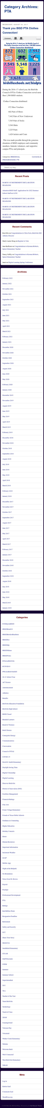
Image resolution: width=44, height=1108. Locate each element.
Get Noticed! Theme (36, 1106)
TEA (4, 991)
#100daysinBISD (8, 624)
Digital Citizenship (8, 773)
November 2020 (7, 352)
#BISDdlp (5, 645)
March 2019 (6, 427)
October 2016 (7, 571)
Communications (8, 741)
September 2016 (8, 576)
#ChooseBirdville (8, 661)
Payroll (4, 884)
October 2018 (7, 448)
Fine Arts (5, 804)
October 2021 (7, 294)
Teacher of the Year (9, 996)
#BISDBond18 (7, 629)
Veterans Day (6, 1028)
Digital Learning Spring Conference (20, 262)
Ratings (5, 905)
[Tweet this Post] (21, 38)
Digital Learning (8, 778)
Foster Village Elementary (11, 810)
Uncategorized (7, 1022)
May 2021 (5, 320)
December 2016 (7, 560)
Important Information (10, 847)
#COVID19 (6, 666)
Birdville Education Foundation (13, 703)
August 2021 (6, 305)
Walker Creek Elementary (11, 1038)
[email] (38, 38)
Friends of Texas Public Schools (13, 815)
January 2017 (6, 554)
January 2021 (6, 342)
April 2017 (6, 539)
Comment (8, 38)
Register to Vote (23, 241)
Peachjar (5, 889)
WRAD (5, 1065)
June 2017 (5, 528)
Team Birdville (7, 1001)
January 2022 (6, 283)
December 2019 (7, 395)
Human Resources (8, 842)
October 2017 (7, 512)
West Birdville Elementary (11, 1060)
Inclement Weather (8, 852)
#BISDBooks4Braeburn (10, 634)
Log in (4, 1081)
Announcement (7, 687)
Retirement (6, 921)
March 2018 (6, 485)
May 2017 (5, 533)
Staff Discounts (7, 959)
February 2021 (7, 336)
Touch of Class (7, 1012)
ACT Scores (6, 682)
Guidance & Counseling (10, 820)
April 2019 (6, 422)
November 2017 (7, 507)
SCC (4, 932)
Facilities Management (10, 794)
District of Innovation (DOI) (12, 788)
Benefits (5, 698)
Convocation (6, 746)
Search (3, 167)
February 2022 (7, 278)
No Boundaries (7, 874)
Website (5, 1044)
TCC (4, 985)
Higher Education (8, 826)
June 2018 (5, 469)
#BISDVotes (6, 655)
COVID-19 (6, 757)
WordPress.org (7, 1097)
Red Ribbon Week (8, 911)
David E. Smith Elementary (11, 762)
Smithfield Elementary (10, 948)
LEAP (4, 858)
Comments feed (7, 1091)
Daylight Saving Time (9, 767)
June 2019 (5, 411)
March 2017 (6, 544)
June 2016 (5, 592)
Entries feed (6, 1086)
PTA (17, 160)
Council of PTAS (8, 751)
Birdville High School (9, 709)
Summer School (7, 975)
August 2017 (6, 523)
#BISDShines (15, 157)
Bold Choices (6, 730)
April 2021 (6, 326)
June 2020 (5, 374)
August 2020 (6, 368)
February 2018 (7, 491)
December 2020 (7, 347)
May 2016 (5, 597)
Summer (5, 969)
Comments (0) (36, 157)
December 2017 (7, 501)
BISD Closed (6, 714)
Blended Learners (8, 719)
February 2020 (7, 384)
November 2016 (7, 565)
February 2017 (7, 549)
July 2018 (5, 464)
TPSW (4, 1017)
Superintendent (7, 980)
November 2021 (7, 289)
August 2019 (6, 406)
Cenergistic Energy (8, 735)
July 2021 (5, 310)
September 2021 (8, 299)
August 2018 (6, 459)
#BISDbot (5, 640)
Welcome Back (7, 1049)
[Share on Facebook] (16, 38)
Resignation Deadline (9, 916)
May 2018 (5, 475)
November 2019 (7, 400)
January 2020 (6, 390)
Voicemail (5, 1033)
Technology (6, 1007)
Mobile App (6, 863)
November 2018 (7, 443)
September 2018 (8, 453)
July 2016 (5, 586)
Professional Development (11, 895)
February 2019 (7, 432)
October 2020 (7, 358)
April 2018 (6, 480)
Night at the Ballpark (9, 868)
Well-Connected (7, 1054)
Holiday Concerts (8, 831)
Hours (4, 836)
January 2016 (6, 608)
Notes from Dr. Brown (10, 879)
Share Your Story (8, 937)
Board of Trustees (8, 725)
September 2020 (8, 363)
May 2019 (5, 416)
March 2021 (6, 331)
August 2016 (6, 581)
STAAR (5, 953)
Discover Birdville (8, 783)
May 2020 (5, 379)
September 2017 (8, 517)
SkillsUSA (6, 943)
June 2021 (5, 315)
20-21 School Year (8, 677)
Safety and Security (9, 927)
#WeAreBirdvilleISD (9, 160)
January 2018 (6, 496)
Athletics (5, 693)
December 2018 (7, 438)
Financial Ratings (8, 799)
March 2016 (6, 602)
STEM (4, 964)
